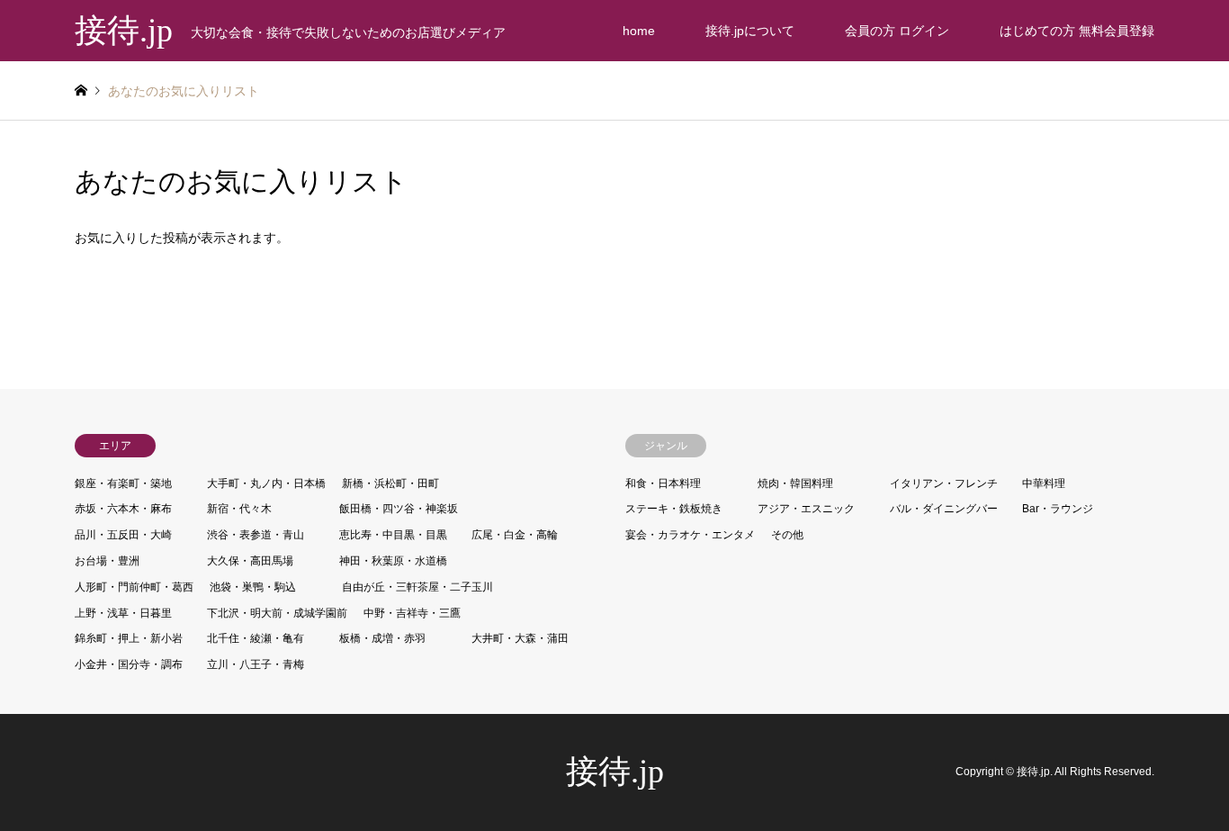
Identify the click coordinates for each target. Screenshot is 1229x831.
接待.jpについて (749, 30)
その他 (787, 534)
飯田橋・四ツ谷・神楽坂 (398, 508)
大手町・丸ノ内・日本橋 (266, 483)
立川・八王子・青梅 (255, 664)
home (639, 30)
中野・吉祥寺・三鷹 (412, 613)
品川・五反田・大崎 (123, 534)
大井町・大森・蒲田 (520, 638)
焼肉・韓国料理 (795, 483)
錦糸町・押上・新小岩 (129, 638)
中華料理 (1043, 483)
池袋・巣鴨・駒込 (253, 587)
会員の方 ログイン (897, 30)
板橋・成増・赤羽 (382, 638)
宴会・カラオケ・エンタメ (690, 534)
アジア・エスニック (806, 508)
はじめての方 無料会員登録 (1077, 30)
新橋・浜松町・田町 (390, 483)
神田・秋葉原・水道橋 (393, 561)
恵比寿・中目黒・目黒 (393, 534)
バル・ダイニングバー (944, 508)
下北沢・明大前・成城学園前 (277, 613)
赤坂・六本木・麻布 (123, 508)
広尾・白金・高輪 (514, 534)
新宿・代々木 (239, 508)
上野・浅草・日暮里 (123, 613)
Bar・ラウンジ (1057, 508)
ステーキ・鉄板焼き (673, 508)
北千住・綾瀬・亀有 (255, 638)
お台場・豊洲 (107, 561)
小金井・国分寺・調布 (129, 664)
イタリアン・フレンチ (944, 483)
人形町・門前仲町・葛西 (134, 587)
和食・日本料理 (663, 483)
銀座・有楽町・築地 (123, 483)
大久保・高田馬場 (250, 561)
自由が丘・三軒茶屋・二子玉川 (417, 587)
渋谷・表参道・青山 (255, 534)
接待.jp (615, 772)
